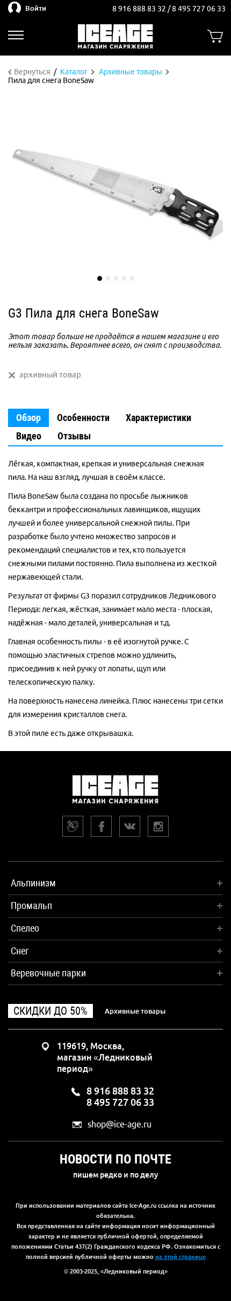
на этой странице (180, 1257)
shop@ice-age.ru (119, 1124)
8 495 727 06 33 (199, 8)
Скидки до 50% (50, 1010)
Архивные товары (135, 1011)
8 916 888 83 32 (140, 8)
